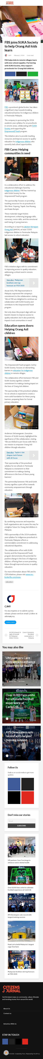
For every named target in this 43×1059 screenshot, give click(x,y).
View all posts (10, 622)
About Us (6, 1009)
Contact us (7, 1013)
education (9, 582)
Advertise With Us (10, 1024)
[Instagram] (14, 797)
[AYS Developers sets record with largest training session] (21, 743)
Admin (11, 718)
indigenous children (23, 141)
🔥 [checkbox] (6, 1053)
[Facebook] (14, 784)
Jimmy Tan (12, 681)
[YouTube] (27, 797)
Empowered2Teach (12, 131)
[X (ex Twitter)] (27, 784)
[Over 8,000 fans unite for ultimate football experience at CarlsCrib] (21, 706)
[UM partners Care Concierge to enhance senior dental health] (21, 669)
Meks (23, 1054)
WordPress (36, 1054)
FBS (6, 107)
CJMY (9, 55)
